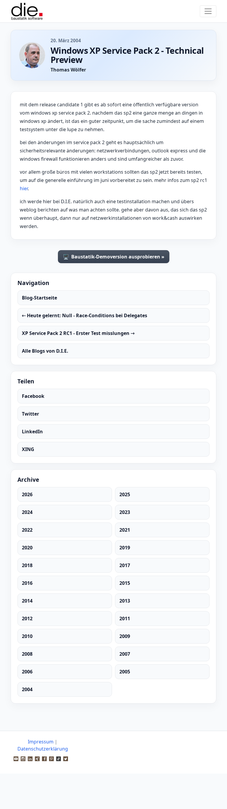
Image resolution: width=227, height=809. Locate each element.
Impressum (40, 741)
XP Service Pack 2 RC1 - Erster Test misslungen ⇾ (78, 333)
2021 (124, 530)
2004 (27, 689)
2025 (124, 494)
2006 (27, 671)
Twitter (30, 414)
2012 (27, 618)
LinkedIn (32, 431)
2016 (27, 583)
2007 (124, 654)
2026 (27, 494)
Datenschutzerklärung (42, 748)
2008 (27, 654)
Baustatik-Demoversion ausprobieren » (113, 256)
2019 (124, 547)
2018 (27, 565)
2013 (124, 601)
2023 (124, 512)
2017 (124, 565)
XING (28, 449)
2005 (124, 671)
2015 (124, 583)
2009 (124, 636)
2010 (27, 636)
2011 (124, 618)
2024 (27, 512)
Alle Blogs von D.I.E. (45, 351)
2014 (27, 601)
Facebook (33, 396)
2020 (27, 547)
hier (24, 188)
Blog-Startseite (39, 297)
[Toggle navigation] (208, 11)
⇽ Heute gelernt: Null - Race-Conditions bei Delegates (84, 315)
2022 (27, 530)
